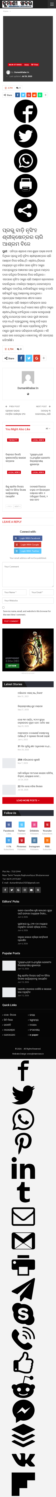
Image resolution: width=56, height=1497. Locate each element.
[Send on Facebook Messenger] (23, 1422)
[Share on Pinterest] (23, 1154)
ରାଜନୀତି (7, 1024)
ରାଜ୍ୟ (26, 65)
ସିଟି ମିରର (34, 65)
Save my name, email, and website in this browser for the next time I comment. (27, 613)
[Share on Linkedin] (23, 1179)
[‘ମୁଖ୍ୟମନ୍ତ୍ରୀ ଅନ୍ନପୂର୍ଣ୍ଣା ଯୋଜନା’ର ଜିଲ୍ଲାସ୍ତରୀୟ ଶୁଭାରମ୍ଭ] (40, 444)
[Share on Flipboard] (23, 1495)
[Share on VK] (23, 1471)
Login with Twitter (30, 551)
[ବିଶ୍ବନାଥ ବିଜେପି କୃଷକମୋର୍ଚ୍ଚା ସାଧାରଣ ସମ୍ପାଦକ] (16, 444)
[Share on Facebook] (25, 122)
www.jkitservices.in (35, 1054)
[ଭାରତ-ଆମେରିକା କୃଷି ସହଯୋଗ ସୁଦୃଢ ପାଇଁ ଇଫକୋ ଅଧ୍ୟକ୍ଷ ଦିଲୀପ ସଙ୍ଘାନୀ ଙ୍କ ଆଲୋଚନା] (9, 914)
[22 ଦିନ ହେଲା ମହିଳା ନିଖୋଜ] (9, 790)
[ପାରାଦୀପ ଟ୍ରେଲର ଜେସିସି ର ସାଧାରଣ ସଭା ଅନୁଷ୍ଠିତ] (9, 992)
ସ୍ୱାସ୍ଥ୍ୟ (34, 1019)
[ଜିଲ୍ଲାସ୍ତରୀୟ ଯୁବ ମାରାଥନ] (9, 710)
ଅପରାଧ (33, 1024)
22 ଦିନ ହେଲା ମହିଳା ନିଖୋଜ (30, 786)
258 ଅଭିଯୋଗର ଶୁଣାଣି (29, 759)
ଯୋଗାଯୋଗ (9, 1034)
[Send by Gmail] (23, 1252)
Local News (38, 440)
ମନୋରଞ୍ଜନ (9, 1029)
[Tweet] (25, 146)
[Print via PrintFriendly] (25, 196)
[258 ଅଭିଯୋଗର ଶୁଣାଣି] (9, 763)
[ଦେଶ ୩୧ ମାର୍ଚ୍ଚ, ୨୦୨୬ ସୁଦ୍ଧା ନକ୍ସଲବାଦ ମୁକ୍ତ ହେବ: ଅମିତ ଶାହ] (9, 723)
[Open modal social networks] (25, 221)
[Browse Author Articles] (28, 377)
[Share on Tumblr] (23, 1203)
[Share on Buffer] (23, 1446)
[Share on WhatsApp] (25, 171)
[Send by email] (23, 1227)
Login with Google (30, 544)
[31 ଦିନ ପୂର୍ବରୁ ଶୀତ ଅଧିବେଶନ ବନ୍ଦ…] (9, 750)
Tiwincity (13, 440)
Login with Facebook (30, 538)
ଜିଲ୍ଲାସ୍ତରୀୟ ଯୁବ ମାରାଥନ (30, 706)
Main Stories (15, 65)
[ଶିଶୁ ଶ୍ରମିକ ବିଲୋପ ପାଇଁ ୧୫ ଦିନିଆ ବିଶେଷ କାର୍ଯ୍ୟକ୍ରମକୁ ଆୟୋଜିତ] (16, 476)
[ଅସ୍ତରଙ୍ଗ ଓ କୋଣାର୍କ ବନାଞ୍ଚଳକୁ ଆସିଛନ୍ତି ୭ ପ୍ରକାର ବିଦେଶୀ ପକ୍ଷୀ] (9, 736)
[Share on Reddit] (23, 1398)
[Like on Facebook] (23, 1373)
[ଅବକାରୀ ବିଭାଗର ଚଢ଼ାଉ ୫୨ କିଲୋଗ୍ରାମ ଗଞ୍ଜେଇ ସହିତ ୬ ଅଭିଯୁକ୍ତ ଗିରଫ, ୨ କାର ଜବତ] (40, 476)
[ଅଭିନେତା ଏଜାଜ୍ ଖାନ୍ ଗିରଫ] (9, 696)
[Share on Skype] (23, 1325)
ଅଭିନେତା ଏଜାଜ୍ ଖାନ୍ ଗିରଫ (30, 693)
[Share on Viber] (23, 1349)
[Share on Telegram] (23, 1300)
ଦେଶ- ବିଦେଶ (10, 1014)
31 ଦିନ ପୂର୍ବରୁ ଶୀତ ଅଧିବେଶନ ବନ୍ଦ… (34, 746)
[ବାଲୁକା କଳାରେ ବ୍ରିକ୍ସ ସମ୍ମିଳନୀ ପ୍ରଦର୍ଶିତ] (9, 941)
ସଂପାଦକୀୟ (35, 1029)
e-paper (34, 1034)
